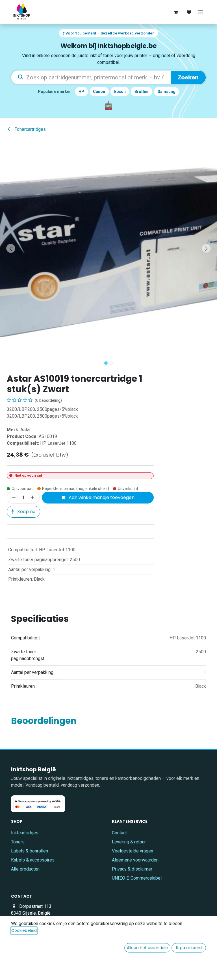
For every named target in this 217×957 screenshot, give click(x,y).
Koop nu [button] (25, 511)
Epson (120, 91)
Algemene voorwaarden (135, 860)
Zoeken (188, 77)
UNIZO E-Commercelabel (137, 878)
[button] (11, 248)
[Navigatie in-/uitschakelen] (200, 12)
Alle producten (25, 869)
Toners (18, 842)
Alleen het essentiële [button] (147, 948)
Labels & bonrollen (29, 851)
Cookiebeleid (24, 930)
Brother (141, 91)
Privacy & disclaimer (132, 869)
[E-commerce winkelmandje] (175, 12)
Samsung (166, 91)
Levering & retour (129, 842)
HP (81, 91)
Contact (119, 833)
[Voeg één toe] (33, 497)
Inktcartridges (24, 833)
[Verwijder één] (12, 497)
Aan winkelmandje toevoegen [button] (101, 497)
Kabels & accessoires (33, 860)
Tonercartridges (30, 129)
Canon (99, 91)
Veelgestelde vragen (132, 851)
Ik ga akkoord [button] (189, 948)
